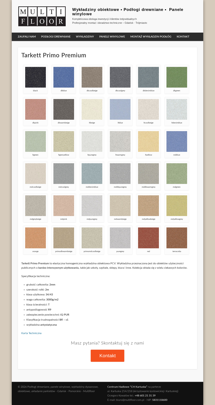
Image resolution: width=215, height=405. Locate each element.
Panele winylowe (112, 36)
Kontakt (183, 36)
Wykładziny (85, 36)
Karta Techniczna (31, 333)
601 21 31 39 (148, 395)
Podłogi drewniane (56, 36)
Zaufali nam (27, 36)
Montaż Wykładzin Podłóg (150, 36)
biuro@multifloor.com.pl (130, 400)
